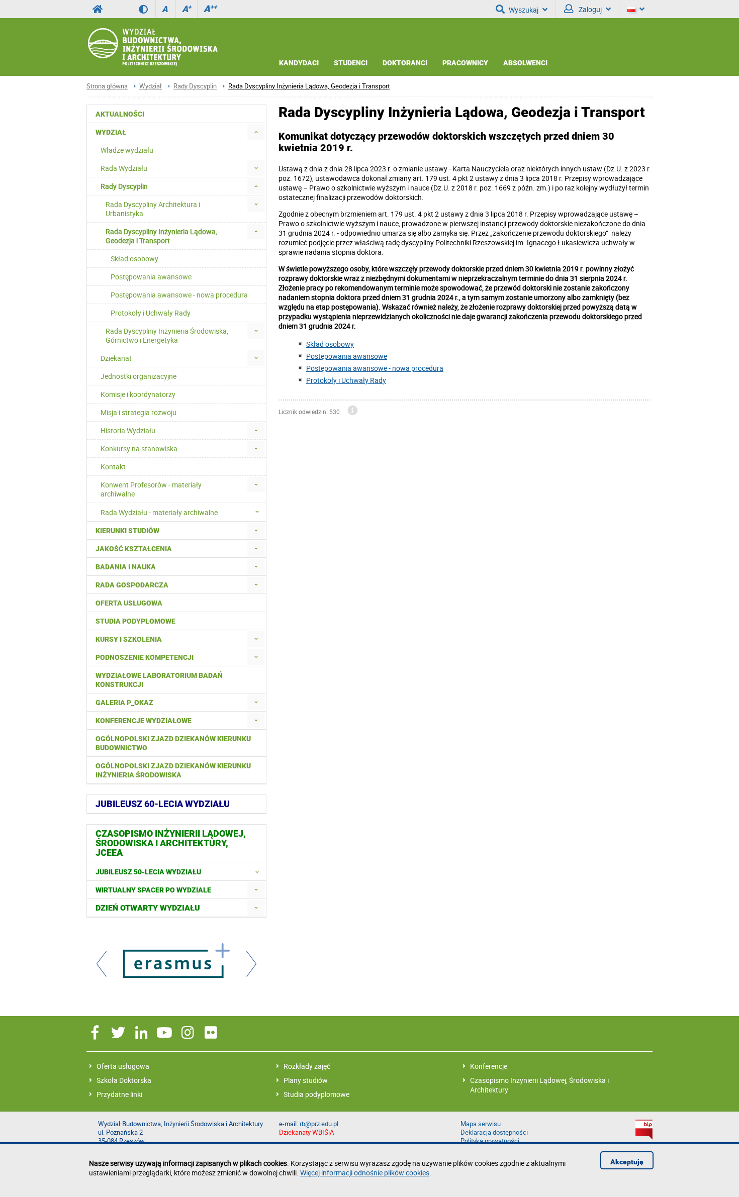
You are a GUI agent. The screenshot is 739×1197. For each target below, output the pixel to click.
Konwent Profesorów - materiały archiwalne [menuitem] (151, 489)
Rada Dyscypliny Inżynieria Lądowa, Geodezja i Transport (309, 86)
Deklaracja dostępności (494, 1132)
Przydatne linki (119, 1094)
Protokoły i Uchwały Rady (346, 380)
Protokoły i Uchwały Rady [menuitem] (151, 313)
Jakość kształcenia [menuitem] (134, 549)
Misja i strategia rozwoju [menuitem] (138, 412)
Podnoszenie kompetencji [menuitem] (145, 657)
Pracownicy (465, 63)
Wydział (150, 86)
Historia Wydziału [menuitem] (128, 430)
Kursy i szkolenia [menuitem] (129, 639)
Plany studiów (306, 1080)
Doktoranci (405, 63)
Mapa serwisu (480, 1124)
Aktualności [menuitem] (120, 114)
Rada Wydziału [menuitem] (124, 168)
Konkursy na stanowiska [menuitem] (139, 448)
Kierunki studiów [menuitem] (127, 531)
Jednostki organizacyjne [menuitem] (138, 376)
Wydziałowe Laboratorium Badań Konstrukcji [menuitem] (159, 679)
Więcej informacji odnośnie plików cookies (364, 1172)
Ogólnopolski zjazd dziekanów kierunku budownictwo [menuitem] (173, 743)
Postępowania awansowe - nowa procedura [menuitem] (179, 295)
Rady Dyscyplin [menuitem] (124, 186)
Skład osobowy (330, 344)
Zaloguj (589, 9)
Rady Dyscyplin (195, 86)
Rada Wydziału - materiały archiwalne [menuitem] (159, 512)
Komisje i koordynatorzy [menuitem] (138, 394)
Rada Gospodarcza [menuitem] (132, 585)
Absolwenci (525, 63)
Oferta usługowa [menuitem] (129, 603)
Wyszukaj (523, 10)
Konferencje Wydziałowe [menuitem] (144, 721)
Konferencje (488, 1066)
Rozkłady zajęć (307, 1066)
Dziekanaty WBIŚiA (306, 1132)
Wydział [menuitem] (111, 132)
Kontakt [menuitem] (113, 466)
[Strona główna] (152, 47)
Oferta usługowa (123, 1066)
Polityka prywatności (489, 1141)
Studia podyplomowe (316, 1094)
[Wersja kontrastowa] (147, 9)
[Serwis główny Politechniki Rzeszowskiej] (97, 9)
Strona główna (107, 86)
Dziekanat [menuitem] (116, 358)
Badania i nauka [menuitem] (126, 567)
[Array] (176, 961)
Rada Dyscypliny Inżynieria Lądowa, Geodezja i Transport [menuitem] (161, 236)
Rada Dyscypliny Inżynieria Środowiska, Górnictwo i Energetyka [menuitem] (167, 335)
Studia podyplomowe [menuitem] (135, 621)
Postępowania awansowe (346, 356)
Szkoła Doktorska (124, 1080)
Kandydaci (299, 63)
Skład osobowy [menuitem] (134, 258)
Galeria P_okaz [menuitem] (124, 703)
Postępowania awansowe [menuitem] (151, 276)
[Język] (636, 9)
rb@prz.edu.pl (319, 1124)
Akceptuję (626, 1162)
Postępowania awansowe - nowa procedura (374, 368)
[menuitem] (256, 132)
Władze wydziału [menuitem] (127, 150)
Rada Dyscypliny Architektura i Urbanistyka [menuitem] (153, 209)
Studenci (350, 63)
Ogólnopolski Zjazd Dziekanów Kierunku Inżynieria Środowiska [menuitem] (173, 770)
